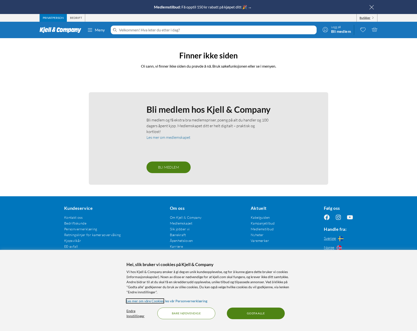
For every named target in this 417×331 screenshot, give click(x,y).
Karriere (176, 246)
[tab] (53, 18)
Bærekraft (178, 235)
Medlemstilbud (262, 229)
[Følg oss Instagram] (338, 217)
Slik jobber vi (180, 229)
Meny (100, 30)
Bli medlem (168, 167)
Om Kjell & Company (186, 217)
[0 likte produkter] (363, 29)
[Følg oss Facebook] (327, 217)
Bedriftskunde (75, 223)
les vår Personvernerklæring (186, 301)
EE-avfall (71, 246)
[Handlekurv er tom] (374, 29)
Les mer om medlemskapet (168, 137)
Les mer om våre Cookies (145, 301)
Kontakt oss (73, 217)
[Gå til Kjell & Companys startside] (62, 30)
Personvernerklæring (80, 229)
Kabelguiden (260, 217)
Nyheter (257, 235)
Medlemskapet (181, 223)
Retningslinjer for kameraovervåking (92, 235)
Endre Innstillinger (135, 313)
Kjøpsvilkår (72, 241)
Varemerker (260, 241)
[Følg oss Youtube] (350, 217)
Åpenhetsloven (181, 241)
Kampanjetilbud (263, 223)
